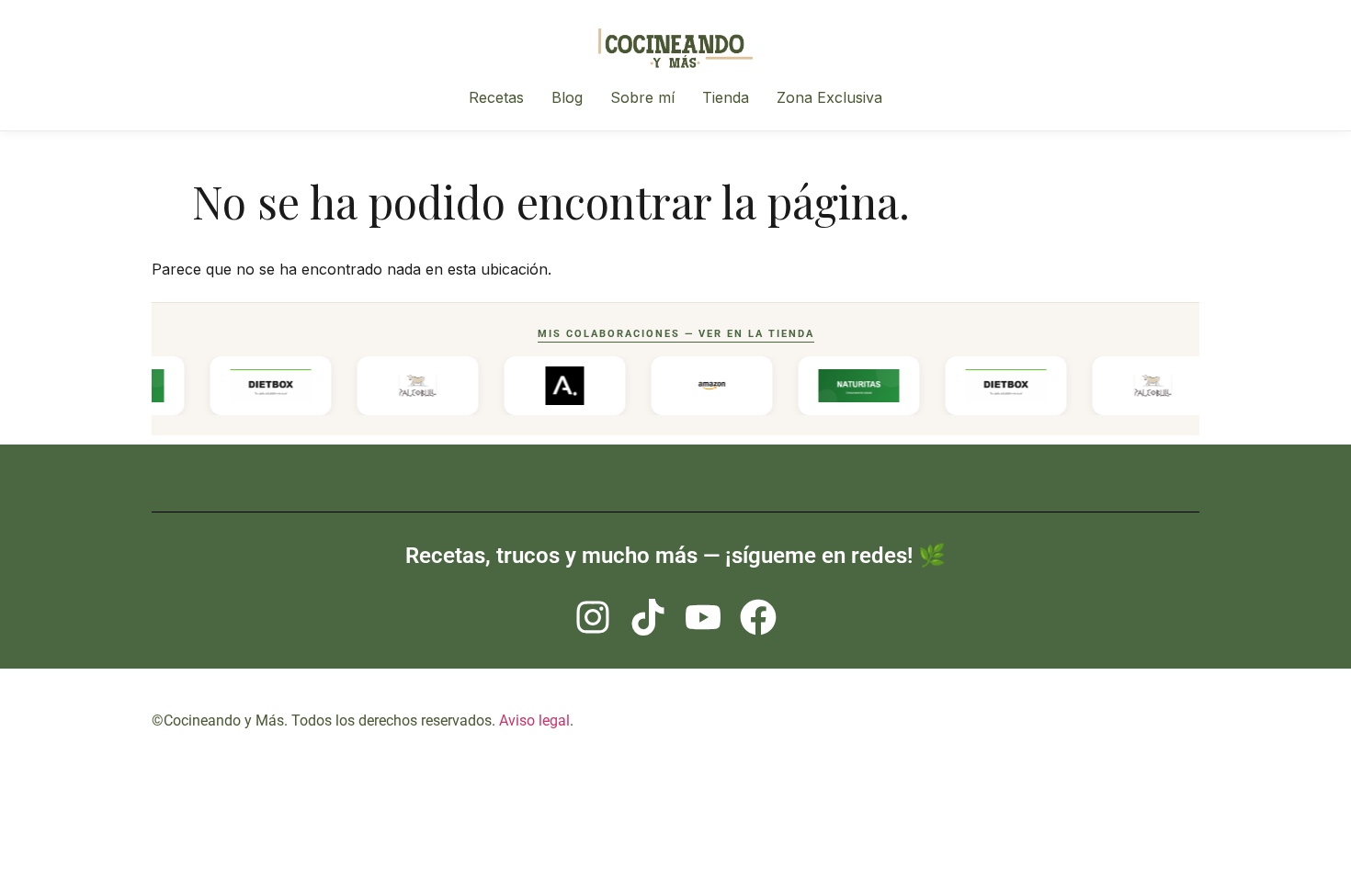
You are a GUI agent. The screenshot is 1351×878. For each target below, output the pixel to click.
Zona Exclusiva (829, 97)
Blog (567, 97)
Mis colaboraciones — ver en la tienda (676, 334)
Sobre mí (642, 97)
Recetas (496, 97)
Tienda (725, 97)
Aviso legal (534, 720)
